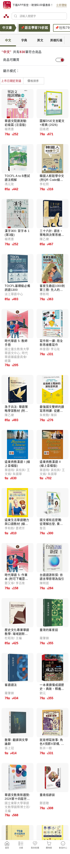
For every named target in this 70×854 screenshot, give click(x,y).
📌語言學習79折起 (34, 27)
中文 (8, 40)
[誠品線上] (6, 16)
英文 (40, 40)
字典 (24, 40)
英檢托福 (56, 40)
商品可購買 (11, 59)
